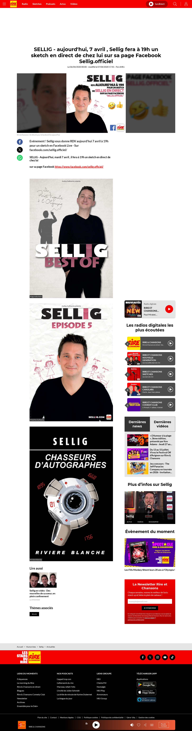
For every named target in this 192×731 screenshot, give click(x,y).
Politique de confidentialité (112, 717)
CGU (79, 717)
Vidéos (73, 4)
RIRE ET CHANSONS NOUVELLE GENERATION (152, 357)
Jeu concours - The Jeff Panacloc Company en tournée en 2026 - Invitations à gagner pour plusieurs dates (161, 470)
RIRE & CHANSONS (152, 342)
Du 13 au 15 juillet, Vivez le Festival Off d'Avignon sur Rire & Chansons (160, 454)
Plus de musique (164, 725)
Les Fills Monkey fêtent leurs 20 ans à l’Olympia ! (150, 569)
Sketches (36, 4)
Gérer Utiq (131, 717)
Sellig (130, 516)
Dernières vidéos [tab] (162, 424)
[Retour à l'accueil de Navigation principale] (13, 4)
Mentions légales (67, 717)
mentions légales (150, 617)
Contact (53, 717)
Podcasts (50, 4)
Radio (25, 4)
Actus (63, 4)
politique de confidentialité (136, 619)
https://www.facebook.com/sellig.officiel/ (79, 166)
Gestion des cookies (146, 717)
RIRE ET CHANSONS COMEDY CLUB (152, 403)
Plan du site (42, 717)
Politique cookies (91, 717)
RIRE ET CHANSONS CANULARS (152, 388)
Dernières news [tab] (137, 424)
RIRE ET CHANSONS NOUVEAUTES (152, 309)
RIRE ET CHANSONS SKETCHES (152, 372)
